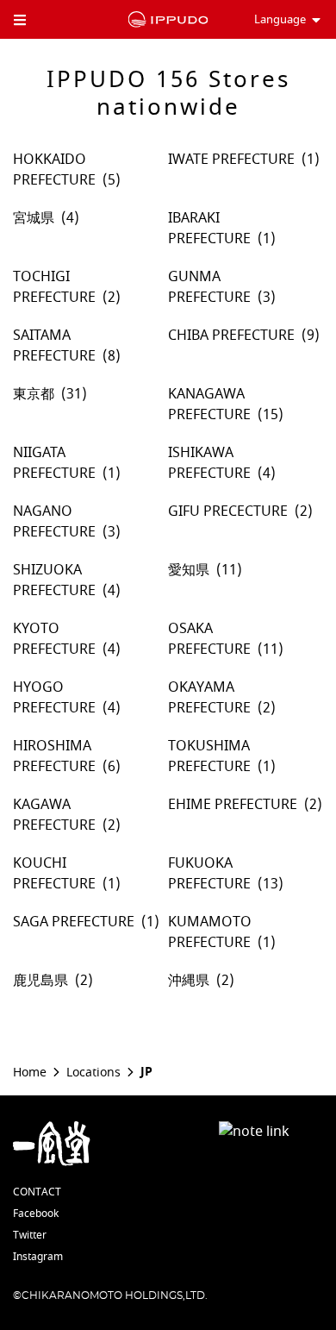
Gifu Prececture (228, 511)
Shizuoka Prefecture (54, 580)
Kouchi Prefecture (54, 873)
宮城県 (33, 218)
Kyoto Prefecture (54, 639)
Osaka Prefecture (209, 639)
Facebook (36, 1213)
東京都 (33, 394)
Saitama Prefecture (54, 346)
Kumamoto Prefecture (210, 932)
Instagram (38, 1256)
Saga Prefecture (73, 922)
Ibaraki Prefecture (209, 228)
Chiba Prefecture (231, 335)
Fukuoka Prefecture (209, 873)
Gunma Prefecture (209, 287)
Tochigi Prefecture (54, 287)
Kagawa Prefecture (54, 815)
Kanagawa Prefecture (209, 404)
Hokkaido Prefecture (54, 170)
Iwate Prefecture (231, 159)
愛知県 (188, 570)
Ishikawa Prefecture (209, 463)
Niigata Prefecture (54, 463)
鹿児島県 (40, 980)
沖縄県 (188, 980)
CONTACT (37, 1192)
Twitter (30, 1235)
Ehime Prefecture (232, 804)
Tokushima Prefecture (209, 756)
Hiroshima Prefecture (54, 756)
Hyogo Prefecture (54, 697)
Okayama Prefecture (209, 697)
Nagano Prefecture (54, 522)
